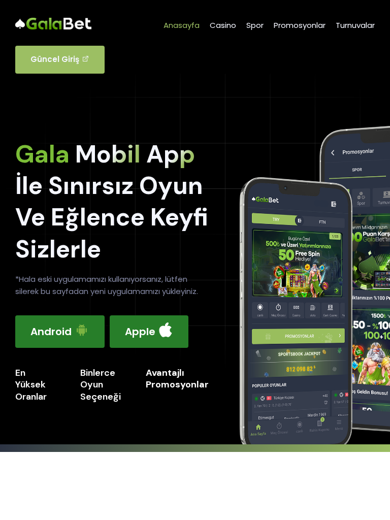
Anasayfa (182, 25)
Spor (255, 25)
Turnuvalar (355, 25)
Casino (223, 25)
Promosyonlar (300, 25)
